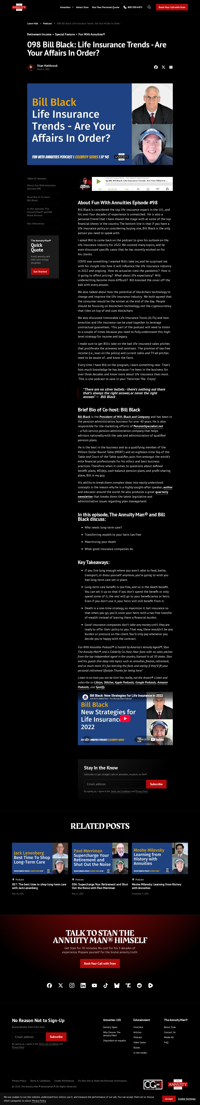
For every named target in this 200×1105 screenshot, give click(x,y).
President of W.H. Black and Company (125, 417)
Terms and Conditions (121, 791)
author (167, 487)
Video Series (139, 1042)
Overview (138, 1027)
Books (136, 1047)
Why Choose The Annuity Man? (111, 1034)
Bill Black (84, 417)
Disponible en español (114, 1040)
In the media (140, 1052)
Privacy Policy (141, 791)
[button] (66, 7)
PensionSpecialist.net (148, 426)
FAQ (166, 1042)
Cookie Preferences (64, 1080)
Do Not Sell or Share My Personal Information (102, 1080)
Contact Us (170, 1032)
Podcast (137, 1037)
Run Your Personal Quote (105, 7)
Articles (137, 1032)
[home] (19, 7)
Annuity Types (110, 1027)
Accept (169, 1098)
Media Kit (169, 1037)
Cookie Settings (187, 1098)
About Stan (82, 7)
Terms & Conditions (40, 1080)
